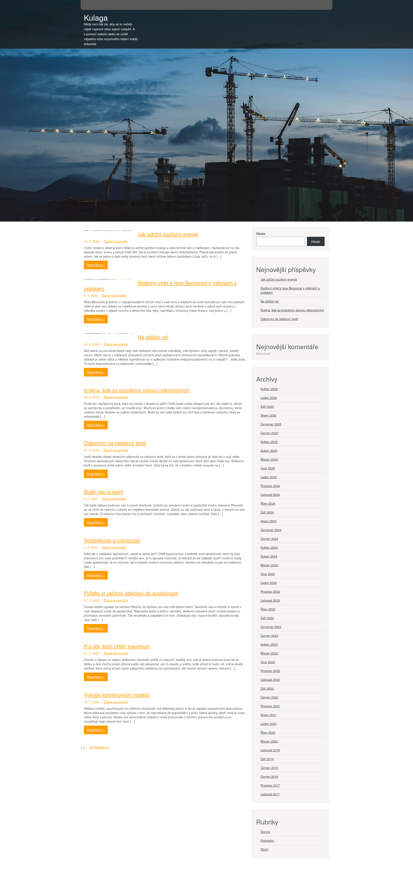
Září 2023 (267, 618)
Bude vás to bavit (103, 491)
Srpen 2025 (268, 415)
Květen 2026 (269, 389)
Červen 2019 (269, 768)
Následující (101, 747)
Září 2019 (267, 759)
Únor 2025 (267, 468)
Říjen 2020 (267, 732)
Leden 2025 (268, 477)
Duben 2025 (268, 450)
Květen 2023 (269, 644)
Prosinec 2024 (270, 486)
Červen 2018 (269, 776)
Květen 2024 (269, 547)
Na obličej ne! (153, 337)
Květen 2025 (269, 442)
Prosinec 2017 (270, 785)
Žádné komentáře (116, 241)
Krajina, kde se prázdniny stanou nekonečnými (136, 390)
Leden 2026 (268, 398)
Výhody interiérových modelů (116, 694)
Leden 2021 (268, 724)
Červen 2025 (269, 433)
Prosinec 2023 (270, 591)
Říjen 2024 (267, 503)
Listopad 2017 (270, 794)
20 (91, 747)
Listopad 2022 (270, 679)
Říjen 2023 (267, 609)
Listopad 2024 (270, 494)
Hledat (261, 233)
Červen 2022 (269, 697)
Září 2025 (267, 406)
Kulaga (96, 17)
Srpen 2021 (268, 715)
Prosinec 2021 (270, 706)
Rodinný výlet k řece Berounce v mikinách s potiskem (160, 285)
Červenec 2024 (270, 530)
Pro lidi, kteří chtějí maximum (117, 646)
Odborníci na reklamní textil (115, 442)
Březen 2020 (269, 741)
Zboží (264, 849)
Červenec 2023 (270, 627)
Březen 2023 (269, 653)
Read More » (96, 265)
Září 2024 (267, 512)
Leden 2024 (268, 583)
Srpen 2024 (268, 521)
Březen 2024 (269, 565)
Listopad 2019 (270, 750)
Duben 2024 (268, 556)
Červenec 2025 (270, 424)
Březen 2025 (269, 459)
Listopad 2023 (270, 600)
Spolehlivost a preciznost (112, 540)
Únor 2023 (267, 662)
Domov (265, 832)
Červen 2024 (269, 539)
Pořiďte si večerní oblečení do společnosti (131, 593)
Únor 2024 (267, 574)
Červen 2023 (269, 635)
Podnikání (267, 840)
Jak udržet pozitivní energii (168, 234)
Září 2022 (267, 688)
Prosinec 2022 (270, 671)
